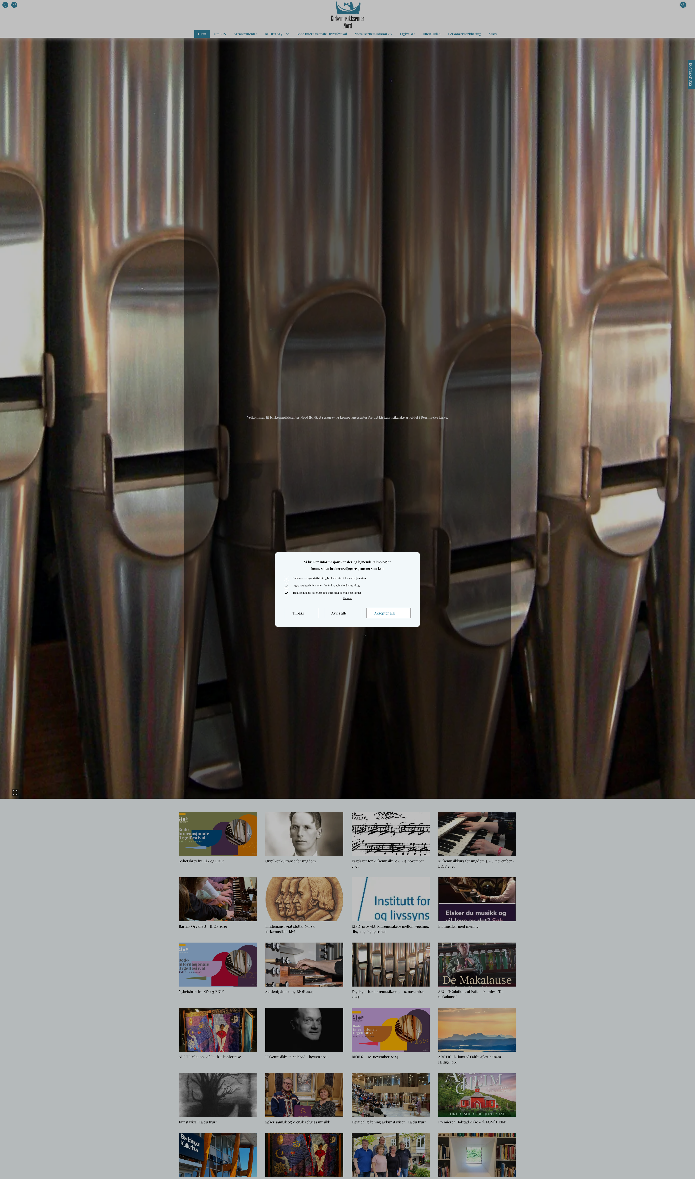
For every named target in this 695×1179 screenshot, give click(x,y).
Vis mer (347, 598)
